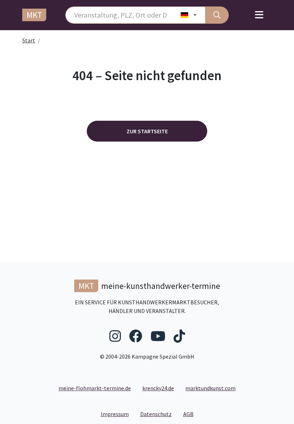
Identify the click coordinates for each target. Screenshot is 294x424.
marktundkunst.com (210, 388)
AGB (191, 414)
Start (28, 40)
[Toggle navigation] (259, 15)
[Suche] (217, 15)
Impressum (117, 414)
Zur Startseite (147, 131)
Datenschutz (158, 414)
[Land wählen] (188, 15)
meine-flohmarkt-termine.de (94, 388)
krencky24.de (158, 388)
